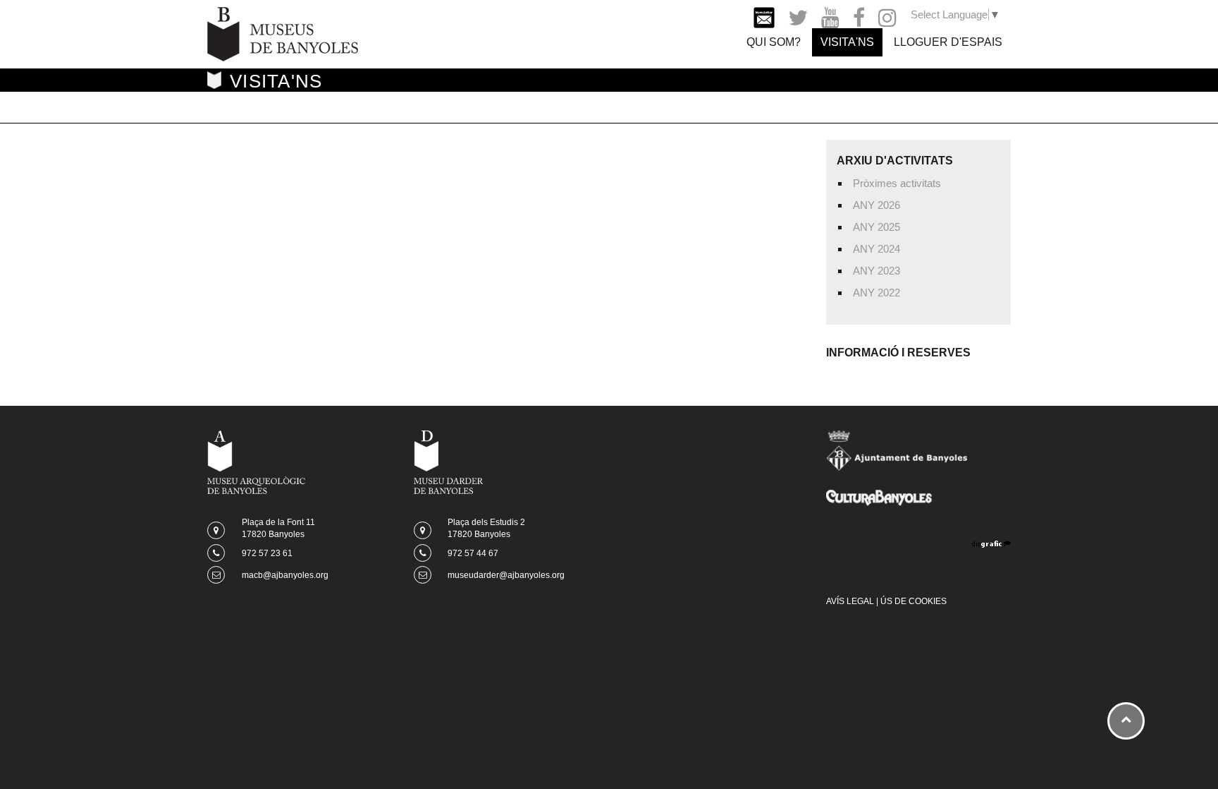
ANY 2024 (876, 249)
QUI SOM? (773, 42)
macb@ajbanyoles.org (285, 575)
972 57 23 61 (267, 553)
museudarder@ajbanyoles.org (506, 575)
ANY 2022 (876, 293)
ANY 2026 (876, 205)
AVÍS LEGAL (850, 601)
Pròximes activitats (897, 183)
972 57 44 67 (473, 553)
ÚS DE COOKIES (913, 601)
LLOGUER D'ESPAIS (948, 42)
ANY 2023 (876, 271)
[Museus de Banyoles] (282, 33)
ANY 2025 (876, 227)
